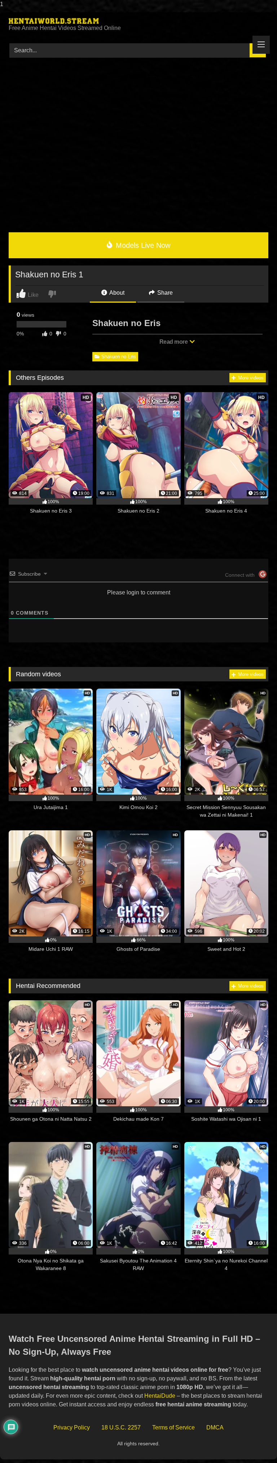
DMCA (215, 1427)
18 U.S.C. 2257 (121, 1427)
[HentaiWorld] (138, 21)
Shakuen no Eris (118, 356)
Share (164, 293)
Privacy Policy (71, 1427)
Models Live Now (142, 245)
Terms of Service (173, 1427)
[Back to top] (255, 1443)
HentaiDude (159, 1396)
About (116, 293)
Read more (174, 342)
